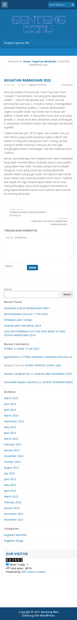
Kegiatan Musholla (44, 61)
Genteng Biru (49, 612)
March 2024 (11, 415)
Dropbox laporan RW (16, 43)
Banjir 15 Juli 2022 (28, 348)
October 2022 (12, 462)
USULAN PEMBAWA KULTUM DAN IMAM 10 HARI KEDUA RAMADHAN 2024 (34, 333)
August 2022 (11, 467)
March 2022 (11, 496)
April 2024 (10, 409)
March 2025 (11, 398)
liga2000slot (11, 357)
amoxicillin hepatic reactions (21, 382)
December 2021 (13, 514)
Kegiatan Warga (13, 540)
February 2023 (12, 444)
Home (26, 61)
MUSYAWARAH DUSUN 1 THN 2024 (26, 314)
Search (8, 289)
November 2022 (14, 456)
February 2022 (12, 502)
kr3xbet (8, 348)
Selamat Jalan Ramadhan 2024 (22, 325)
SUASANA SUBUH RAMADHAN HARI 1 (27, 308)
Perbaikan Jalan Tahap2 (18, 320)
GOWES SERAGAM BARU (58, 382)
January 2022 (12, 508)
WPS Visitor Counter (33, 572)
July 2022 (9, 473)
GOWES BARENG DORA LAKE (43, 365)
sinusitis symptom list (17, 373)
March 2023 (11, 438)
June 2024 (10, 404)
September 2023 (14, 421)
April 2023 (10, 433)
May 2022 (10, 485)
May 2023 (10, 427)
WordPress (47, 615)
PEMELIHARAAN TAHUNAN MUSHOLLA (47, 357)
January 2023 (12, 450)
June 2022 (10, 479)
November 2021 (14, 519)
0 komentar (67, 84)
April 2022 (10, 490)
